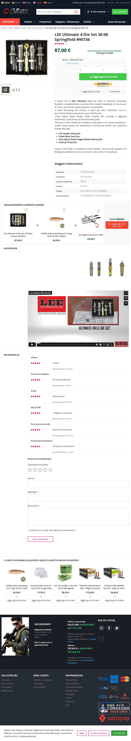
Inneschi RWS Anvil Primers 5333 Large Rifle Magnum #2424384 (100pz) (41, 587)
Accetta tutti (119, 733)
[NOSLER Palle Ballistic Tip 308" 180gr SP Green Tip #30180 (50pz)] (114, 563)
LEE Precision (72, 63)
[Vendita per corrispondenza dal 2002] (16, 12)
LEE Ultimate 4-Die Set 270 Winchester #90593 (18, 235)
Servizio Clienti (72, 690)
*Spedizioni (38, 683)
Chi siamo (5, 680)
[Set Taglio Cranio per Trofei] (91, 210)
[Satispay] (114, 721)
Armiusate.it (6, 687)
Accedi (110, 2)
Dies (24, 28)
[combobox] (58, 12)
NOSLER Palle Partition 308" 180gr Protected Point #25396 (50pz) (89, 587)
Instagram (70, 694)
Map (67, 705)
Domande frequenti (74, 687)
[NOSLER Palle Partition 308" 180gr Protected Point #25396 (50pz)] (90, 563)
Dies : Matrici (14, 28)
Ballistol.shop (7, 690)
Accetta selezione (99, 733)
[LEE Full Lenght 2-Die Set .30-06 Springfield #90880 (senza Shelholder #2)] (65, 563)
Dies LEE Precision (35, 28)
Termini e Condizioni (42, 680)
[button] (98, 12)
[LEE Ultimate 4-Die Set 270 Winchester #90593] (18, 209)
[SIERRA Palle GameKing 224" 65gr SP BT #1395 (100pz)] (56, 209)
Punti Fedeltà (39, 687)
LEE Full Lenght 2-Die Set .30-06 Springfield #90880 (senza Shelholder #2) (65, 587)
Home (4, 28)
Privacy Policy (72, 680)
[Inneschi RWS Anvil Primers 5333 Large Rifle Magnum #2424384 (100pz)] (41, 563)
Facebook (70, 701)
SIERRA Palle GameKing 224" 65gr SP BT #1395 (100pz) (56, 235)
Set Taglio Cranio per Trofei (91, 234)
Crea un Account (122, 2)
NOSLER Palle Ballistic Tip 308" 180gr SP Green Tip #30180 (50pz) (114, 587)
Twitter (69, 698)
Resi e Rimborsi (72, 683)
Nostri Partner (7, 683)
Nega (81, 733)
